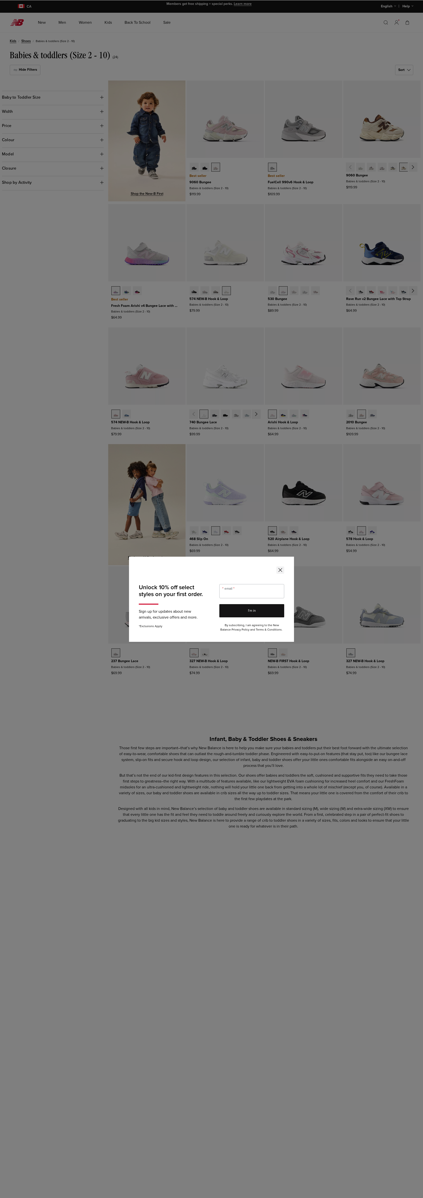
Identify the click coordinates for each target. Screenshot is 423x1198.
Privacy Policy (240, 630)
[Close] (280, 570)
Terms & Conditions (269, 630)
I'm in (252, 611)
